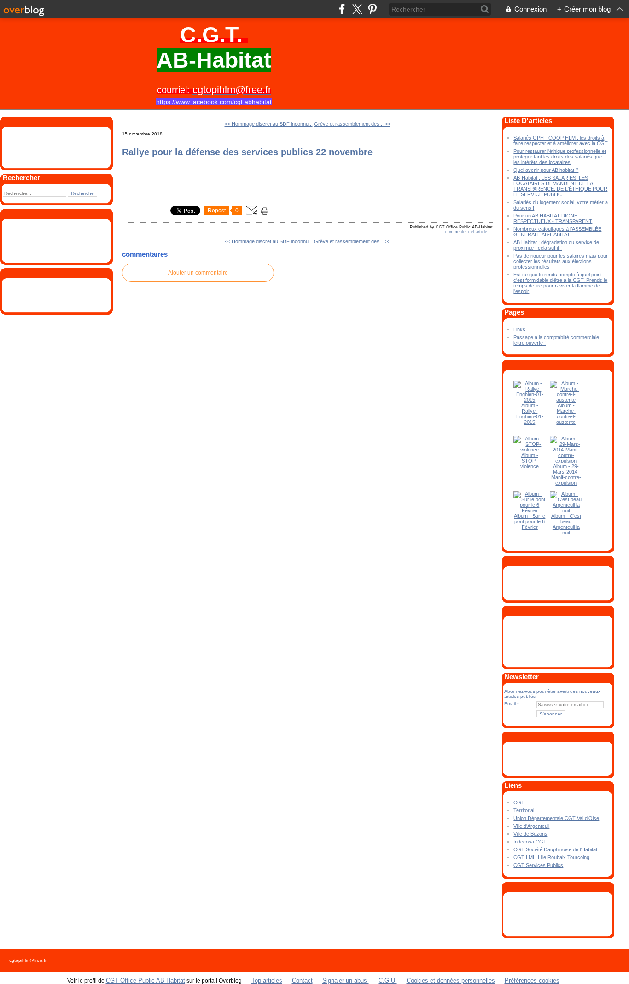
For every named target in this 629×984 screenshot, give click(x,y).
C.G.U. (388, 980)
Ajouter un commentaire (198, 272)
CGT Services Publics (538, 865)
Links (519, 329)
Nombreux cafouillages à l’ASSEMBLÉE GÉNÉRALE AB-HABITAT (557, 231)
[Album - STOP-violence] (529, 449)
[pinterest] (372, 9)
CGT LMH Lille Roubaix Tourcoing (551, 857)
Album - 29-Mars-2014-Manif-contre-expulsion (566, 474)
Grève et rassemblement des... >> (352, 124)
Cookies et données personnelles (451, 980)
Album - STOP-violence (529, 460)
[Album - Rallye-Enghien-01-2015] (529, 400)
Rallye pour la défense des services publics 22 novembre (247, 152)
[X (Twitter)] (357, 9)
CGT (518, 802)
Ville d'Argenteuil (531, 826)
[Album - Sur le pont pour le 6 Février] (529, 510)
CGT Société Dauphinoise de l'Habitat (555, 849)
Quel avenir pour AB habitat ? (545, 170)
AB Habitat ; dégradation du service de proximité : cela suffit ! (556, 245)
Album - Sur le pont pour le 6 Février (529, 521)
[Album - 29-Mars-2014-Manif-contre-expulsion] (566, 460)
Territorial (523, 810)
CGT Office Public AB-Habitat (145, 980)
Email (510, 703)
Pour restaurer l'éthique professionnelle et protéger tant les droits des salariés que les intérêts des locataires (559, 156)
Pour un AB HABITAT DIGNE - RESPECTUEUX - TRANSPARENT (552, 218)
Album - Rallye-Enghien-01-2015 (529, 414)
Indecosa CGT (530, 841)
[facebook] (342, 9)
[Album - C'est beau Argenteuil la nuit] (566, 510)
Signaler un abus (345, 980)
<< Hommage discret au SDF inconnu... (269, 124)
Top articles (266, 980)
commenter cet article (467, 231)
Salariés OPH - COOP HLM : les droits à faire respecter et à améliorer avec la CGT (560, 140)
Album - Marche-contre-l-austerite (566, 414)
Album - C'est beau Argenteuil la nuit (566, 524)
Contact (302, 980)
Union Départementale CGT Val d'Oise (556, 818)
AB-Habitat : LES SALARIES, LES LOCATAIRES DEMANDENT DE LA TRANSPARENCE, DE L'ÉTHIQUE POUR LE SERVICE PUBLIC (560, 186)
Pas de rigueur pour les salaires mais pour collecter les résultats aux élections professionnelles (560, 261)
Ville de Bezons (530, 834)
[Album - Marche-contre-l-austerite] (566, 400)
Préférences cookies (532, 980)
